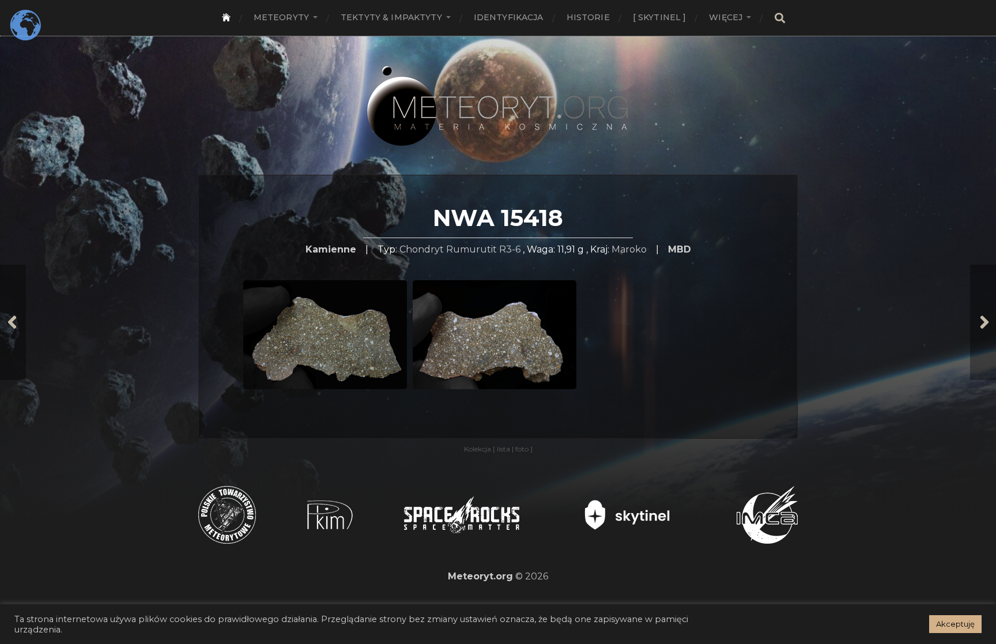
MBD (679, 249)
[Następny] (983, 322)
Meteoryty (281, 17)
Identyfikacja (509, 17)
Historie (588, 17)
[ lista (502, 449)
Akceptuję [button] (955, 623)
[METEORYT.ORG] (498, 93)
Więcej (725, 17)
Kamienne (330, 249)
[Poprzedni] (13, 322)
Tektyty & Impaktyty (391, 17)
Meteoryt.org (480, 576)
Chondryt (421, 249)
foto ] (523, 449)
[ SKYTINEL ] (659, 17)
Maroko (629, 249)
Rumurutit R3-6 (483, 249)
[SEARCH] (780, 18)
